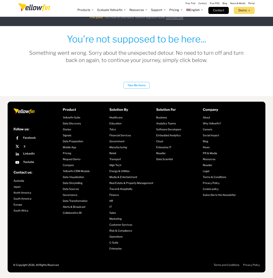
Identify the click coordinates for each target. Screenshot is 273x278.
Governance (70, 194)
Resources (209, 159)
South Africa (21, 210)
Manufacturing (118, 147)
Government (116, 141)
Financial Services (120, 135)
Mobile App (69, 147)
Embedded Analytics (168, 135)
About (206, 117)
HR (111, 200)
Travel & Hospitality (120, 188)
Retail (112, 153)
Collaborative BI (72, 212)
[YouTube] (37, 163)
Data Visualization (73, 177)
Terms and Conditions (226, 264)
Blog (205, 141)
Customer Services (120, 224)
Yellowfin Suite (71, 117)
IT (110, 206)
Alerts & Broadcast (74, 206)
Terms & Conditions (214, 177)
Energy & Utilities (119, 171)
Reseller (161, 153)
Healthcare (116, 117)
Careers (207, 129)
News (206, 147)
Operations (116, 236)
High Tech (115, 165)
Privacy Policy (211, 183)
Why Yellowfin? (212, 123)
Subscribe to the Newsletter (219, 194)
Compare (68, 165)
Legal (206, 171)
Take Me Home (136, 85)
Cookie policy (211, 188)
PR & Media (210, 153)
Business (161, 117)
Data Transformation (75, 200)
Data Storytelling (72, 183)
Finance (114, 194)
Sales (112, 212)
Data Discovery (72, 123)
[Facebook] (37, 138)
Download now (174, 20)
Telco (112, 129)
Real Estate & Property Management (131, 183)
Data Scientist (164, 159)
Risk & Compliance (120, 230)
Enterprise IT (163, 147)
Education (115, 123)
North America (22, 192)
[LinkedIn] (37, 154)
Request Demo (71, 159)
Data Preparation (73, 141)
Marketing (115, 218)
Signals (67, 135)
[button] (85, 10)
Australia (19, 180)
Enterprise (115, 248)
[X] (37, 146)
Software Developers (168, 129)
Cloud (159, 141)
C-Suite (113, 242)
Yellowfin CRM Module (76, 171)
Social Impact (211, 135)
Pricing (67, 153)
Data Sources (71, 188)
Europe (18, 204)
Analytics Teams (166, 123)
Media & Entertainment (123, 177)
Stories (67, 129)
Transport (115, 159)
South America (22, 198)
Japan (17, 186)
